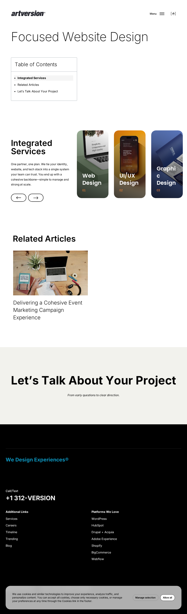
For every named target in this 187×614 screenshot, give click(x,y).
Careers (11, 525)
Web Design (93, 130)
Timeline (11, 532)
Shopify (96, 545)
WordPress (99, 519)
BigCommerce (101, 552)
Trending (12, 539)
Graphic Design (167, 130)
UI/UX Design (130, 130)
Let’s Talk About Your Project (38, 91)
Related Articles (28, 85)
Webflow (97, 559)
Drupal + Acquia (102, 532)
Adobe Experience (104, 539)
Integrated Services (32, 78)
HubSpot (97, 525)
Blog (9, 545)
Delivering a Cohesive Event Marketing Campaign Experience (47, 310)
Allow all (167, 597)
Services (11, 519)
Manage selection (145, 597)
